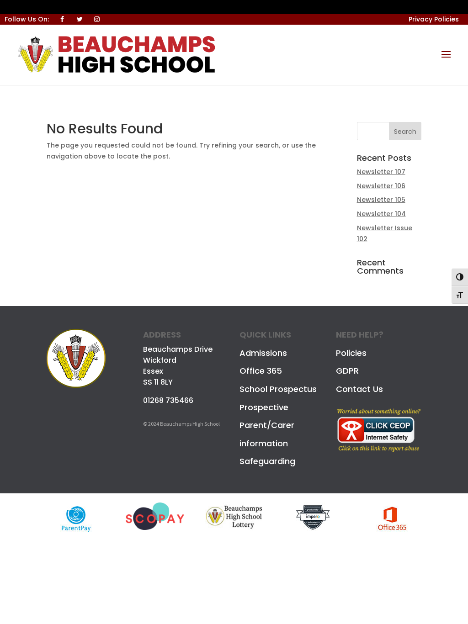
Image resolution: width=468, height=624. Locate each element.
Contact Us (359, 389)
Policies (351, 353)
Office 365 (260, 370)
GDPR (347, 370)
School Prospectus (278, 389)
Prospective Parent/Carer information (266, 425)
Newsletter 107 (381, 171)
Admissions (263, 353)
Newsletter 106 (381, 185)
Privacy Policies (434, 19)
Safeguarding (267, 461)
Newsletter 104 (381, 213)
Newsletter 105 (381, 199)
